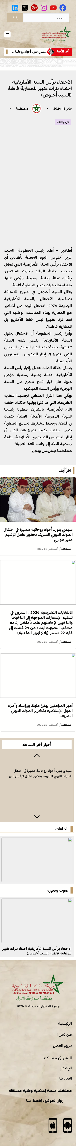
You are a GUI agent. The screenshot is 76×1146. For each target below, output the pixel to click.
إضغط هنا (34, 1076)
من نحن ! (64, 1010)
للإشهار (66, 1044)
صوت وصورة (57, 866)
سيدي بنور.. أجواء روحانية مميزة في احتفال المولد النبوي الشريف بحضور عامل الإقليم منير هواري (38, 510)
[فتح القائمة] (7, 34)
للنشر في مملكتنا (57, 1034)
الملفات (61, 805)
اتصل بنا (65, 1054)
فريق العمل (62, 1021)
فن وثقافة (41, 95)
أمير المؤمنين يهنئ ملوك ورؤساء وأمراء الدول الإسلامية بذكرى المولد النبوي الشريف (40, 686)
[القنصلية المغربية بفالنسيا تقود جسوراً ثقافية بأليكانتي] (36, 878)
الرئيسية (65, 999)
